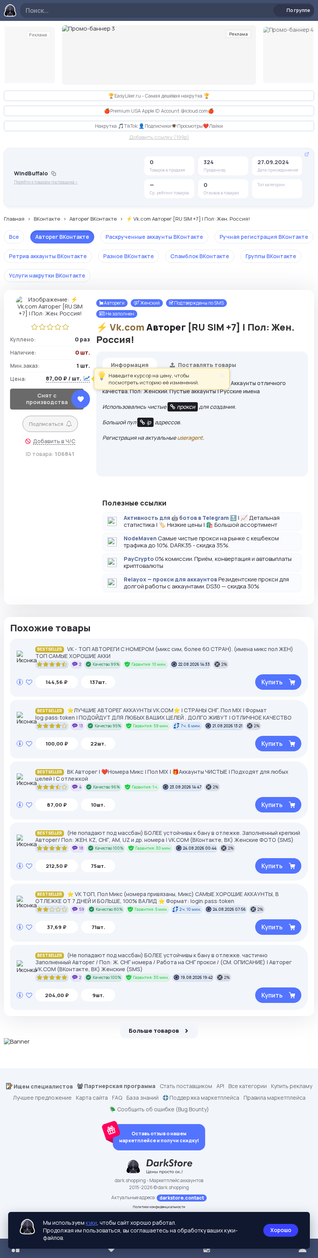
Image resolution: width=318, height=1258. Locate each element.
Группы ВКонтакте (270, 256)
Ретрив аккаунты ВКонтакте (48, 256)
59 (81, 909)
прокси (186, 406)
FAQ (117, 1098)
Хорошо (280, 1230)
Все (14, 236)
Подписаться (46, 423)
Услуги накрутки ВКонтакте (47, 275)
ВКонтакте (47, 219)
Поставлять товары (206, 364)
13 (81, 725)
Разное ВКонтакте (128, 256)
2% (224, 664)
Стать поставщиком (186, 1086)
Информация (130, 364)
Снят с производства (47, 399)
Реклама (38, 35)
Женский (149, 303)
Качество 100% (109, 848)
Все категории (247, 1086)
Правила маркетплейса (275, 1098)
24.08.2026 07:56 (229, 909)
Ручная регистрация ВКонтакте (263, 236)
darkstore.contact (181, 1198)
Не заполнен (119, 313)
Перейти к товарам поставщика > (46, 182)
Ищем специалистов (42, 1086)
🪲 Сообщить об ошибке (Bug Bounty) (159, 1109)
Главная (14, 219)
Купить (272, 682)
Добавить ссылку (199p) (159, 137)
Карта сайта (92, 1098)
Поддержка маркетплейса (203, 1098)
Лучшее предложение (42, 1098)
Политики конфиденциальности (159, 1206)
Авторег (166, 326)
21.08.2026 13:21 (227, 725)
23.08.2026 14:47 (185, 787)
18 (81, 848)
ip (149, 422)
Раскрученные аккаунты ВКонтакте (154, 236)
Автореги (113, 303)
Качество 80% (109, 909)
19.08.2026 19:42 (197, 977)
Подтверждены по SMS (198, 303)
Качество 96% (106, 787)
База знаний (142, 1098)
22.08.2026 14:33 (194, 664)
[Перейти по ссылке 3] (159, 55)
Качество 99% (106, 664)
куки (91, 1222)
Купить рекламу (291, 1086)
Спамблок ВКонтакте (199, 256)
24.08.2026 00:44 (199, 848)
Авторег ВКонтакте (93, 219)
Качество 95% (108, 725)
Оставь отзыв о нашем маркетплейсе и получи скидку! (159, 1137)
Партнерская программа (119, 1086)
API (220, 1086)
